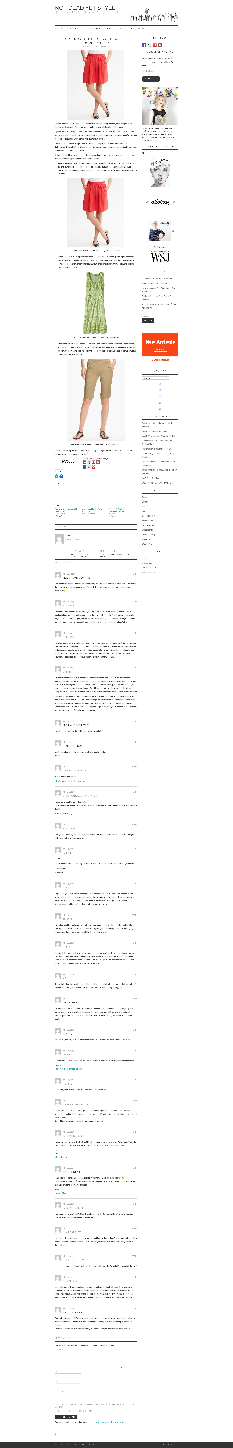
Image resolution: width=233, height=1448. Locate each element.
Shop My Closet (99, 28)
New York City (148, 525)
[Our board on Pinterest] (93, 462)
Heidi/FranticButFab (76, 577)
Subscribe (151, 78)
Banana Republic (113, 251)
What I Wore (147, 544)
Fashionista (163, 1445)
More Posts (73, 540)
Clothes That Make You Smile (154, 431)
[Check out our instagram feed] (98, 462)
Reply (134, 574)
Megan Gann (71, 1002)
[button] (95, 85)
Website (59, 1391)
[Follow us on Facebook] (84, 462)
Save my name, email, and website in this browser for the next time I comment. (94, 1406)
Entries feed (147, 563)
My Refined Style (149, 520)
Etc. (143, 506)
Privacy (143, 28)
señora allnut (72, 746)
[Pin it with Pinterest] (93, 467)
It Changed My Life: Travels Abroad (157, 279)
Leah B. (67, 1033)
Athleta (102, 338)
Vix (130, 124)
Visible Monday (148, 534)
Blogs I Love (124, 28)
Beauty (145, 502)
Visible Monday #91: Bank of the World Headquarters (78, 555)
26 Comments (105, 47)
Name (58, 1372)
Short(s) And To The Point (92, 509)
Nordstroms (117, 444)
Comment (61, 1350)
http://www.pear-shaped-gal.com (68, 1069)
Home (60, 28)
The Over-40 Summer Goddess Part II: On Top (114, 555)
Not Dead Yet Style (85, 7)
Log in (144, 558)
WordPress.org (148, 572)
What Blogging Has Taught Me (154, 283)
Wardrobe (61, 527)
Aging (144, 497)
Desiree (58, 127)
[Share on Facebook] (84, 467)
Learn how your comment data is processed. (107, 1422)
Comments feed (149, 568)
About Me (76, 28)
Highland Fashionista (77, 725)
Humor (145, 511)
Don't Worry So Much (151, 478)
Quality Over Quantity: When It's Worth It (158, 436)
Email (58, 1381)
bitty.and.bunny (61, 1157)
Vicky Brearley (72, 1312)
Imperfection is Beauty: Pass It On (156, 449)
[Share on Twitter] (89, 467)
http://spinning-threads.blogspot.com (70, 781)
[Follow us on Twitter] (89, 462)
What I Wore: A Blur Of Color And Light (158, 483)
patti (95, 47)
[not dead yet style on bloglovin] (160, 172)
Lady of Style (72, 1172)
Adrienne (66, 127)
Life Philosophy (148, 516)
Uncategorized (148, 530)
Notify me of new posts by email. (76, 1411)
